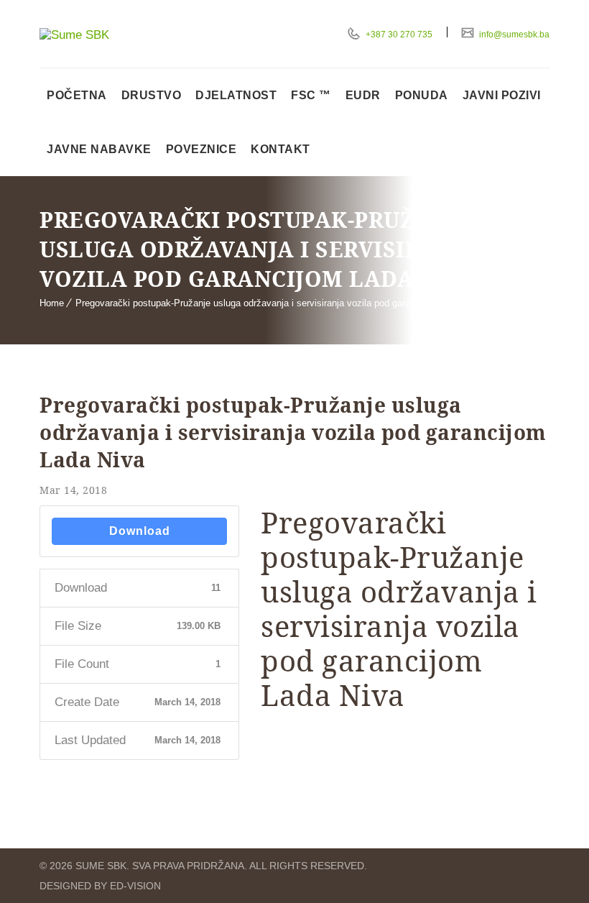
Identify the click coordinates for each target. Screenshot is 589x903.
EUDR (363, 95)
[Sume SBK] (115, 35)
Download (139, 531)
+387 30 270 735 (397, 34)
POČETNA (77, 95)
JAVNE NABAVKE (99, 149)
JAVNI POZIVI (502, 95)
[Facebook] (539, 866)
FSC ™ (311, 95)
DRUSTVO (151, 95)
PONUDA (421, 95)
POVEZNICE (201, 149)
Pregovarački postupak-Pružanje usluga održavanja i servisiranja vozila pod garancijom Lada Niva (278, 303)
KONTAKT (280, 149)
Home (52, 303)
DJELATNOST (236, 95)
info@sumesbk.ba (513, 34)
